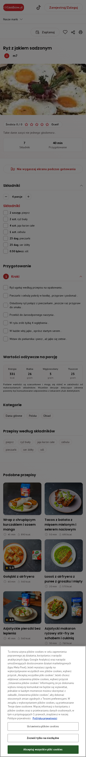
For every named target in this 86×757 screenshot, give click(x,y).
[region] (43, 701)
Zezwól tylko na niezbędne (43, 738)
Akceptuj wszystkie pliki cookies (42, 749)
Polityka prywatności (45, 718)
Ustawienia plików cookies (43, 726)
